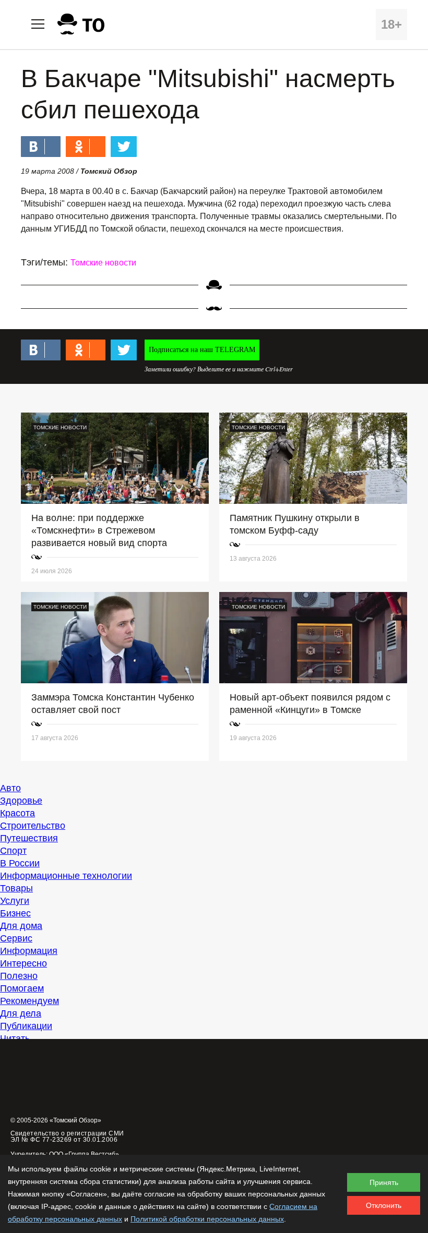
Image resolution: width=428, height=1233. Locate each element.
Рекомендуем (29, 1001)
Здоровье (21, 800)
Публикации (26, 1026)
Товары (16, 888)
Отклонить (383, 1205)
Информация (28, 951)
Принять (384, 1182)
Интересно (23, 963)
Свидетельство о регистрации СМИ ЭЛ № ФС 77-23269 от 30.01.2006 (67, 1136)
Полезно (19, 976)
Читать (15, 1038)
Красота (17, 813)
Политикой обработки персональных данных (207, 1219)
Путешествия (29, 838)
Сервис (16, 938)
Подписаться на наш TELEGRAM (202, 350)
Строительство (32, 825)
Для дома (21, 926)
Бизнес (15, 913)
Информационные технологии (66, 876)
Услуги (14, 901)
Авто (10, 788)
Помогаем (22, 988)
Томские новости (103, 262)
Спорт (13, 850)
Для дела (20, 1013)
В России (20, 863)
